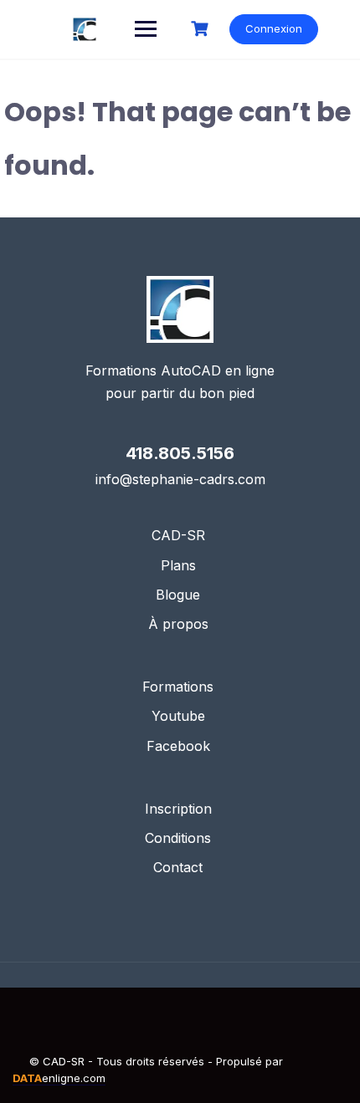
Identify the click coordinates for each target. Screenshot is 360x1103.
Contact (178, 867)
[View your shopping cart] (202, 29)
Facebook (178, 746)
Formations (177, 686)
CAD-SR (178, 535)
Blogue (178, 594)
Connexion (273, 28)
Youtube (178, 715)
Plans (178, 565)
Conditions (178, 838)
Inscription (178, 808)
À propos (178, 623)
